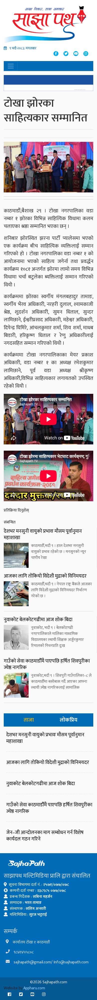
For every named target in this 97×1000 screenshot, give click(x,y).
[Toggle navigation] (11, 66)
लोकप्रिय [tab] (68, 720)
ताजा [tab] (29, 720)
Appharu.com (34, 988)
